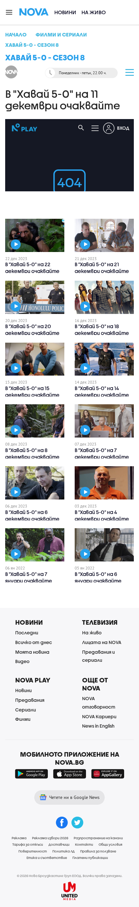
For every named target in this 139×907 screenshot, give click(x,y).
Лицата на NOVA (101, 642)
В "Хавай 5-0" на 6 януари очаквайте (98, 577)
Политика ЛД (63, 851)
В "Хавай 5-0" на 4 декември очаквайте (102, 515)
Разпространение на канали (98, 838)
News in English (98, 726)
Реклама (19, 838)
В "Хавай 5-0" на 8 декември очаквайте (32, 453)
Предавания (29, 700)
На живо (93, 12)
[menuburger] (9, 11)
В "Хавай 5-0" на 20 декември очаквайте (32, 329)
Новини (65, 12)
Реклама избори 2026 (50, 838)
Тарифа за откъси (27, 844)
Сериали (25, 709)
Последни (26, 632)
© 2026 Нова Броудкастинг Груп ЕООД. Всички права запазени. (70, 876)
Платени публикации (90, 858)
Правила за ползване (98, 851)
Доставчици (59, 844)
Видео (22, 661)
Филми (22, 719)
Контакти (84, 844)
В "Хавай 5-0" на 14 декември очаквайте (102, 391)
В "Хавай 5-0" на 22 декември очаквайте (32, 267)
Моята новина (32, 652)
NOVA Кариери (99, 716)
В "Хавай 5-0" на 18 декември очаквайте (102, 329)
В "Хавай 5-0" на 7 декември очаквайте (102, 453)
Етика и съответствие (47, 858)
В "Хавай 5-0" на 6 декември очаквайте (32, 515)
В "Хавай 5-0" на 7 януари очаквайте (28, 577)
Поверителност (32, 851)
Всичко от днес (33, 642)
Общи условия (110, 844)
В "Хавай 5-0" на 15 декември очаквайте (32, 391)
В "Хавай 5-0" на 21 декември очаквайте (102, 267)
